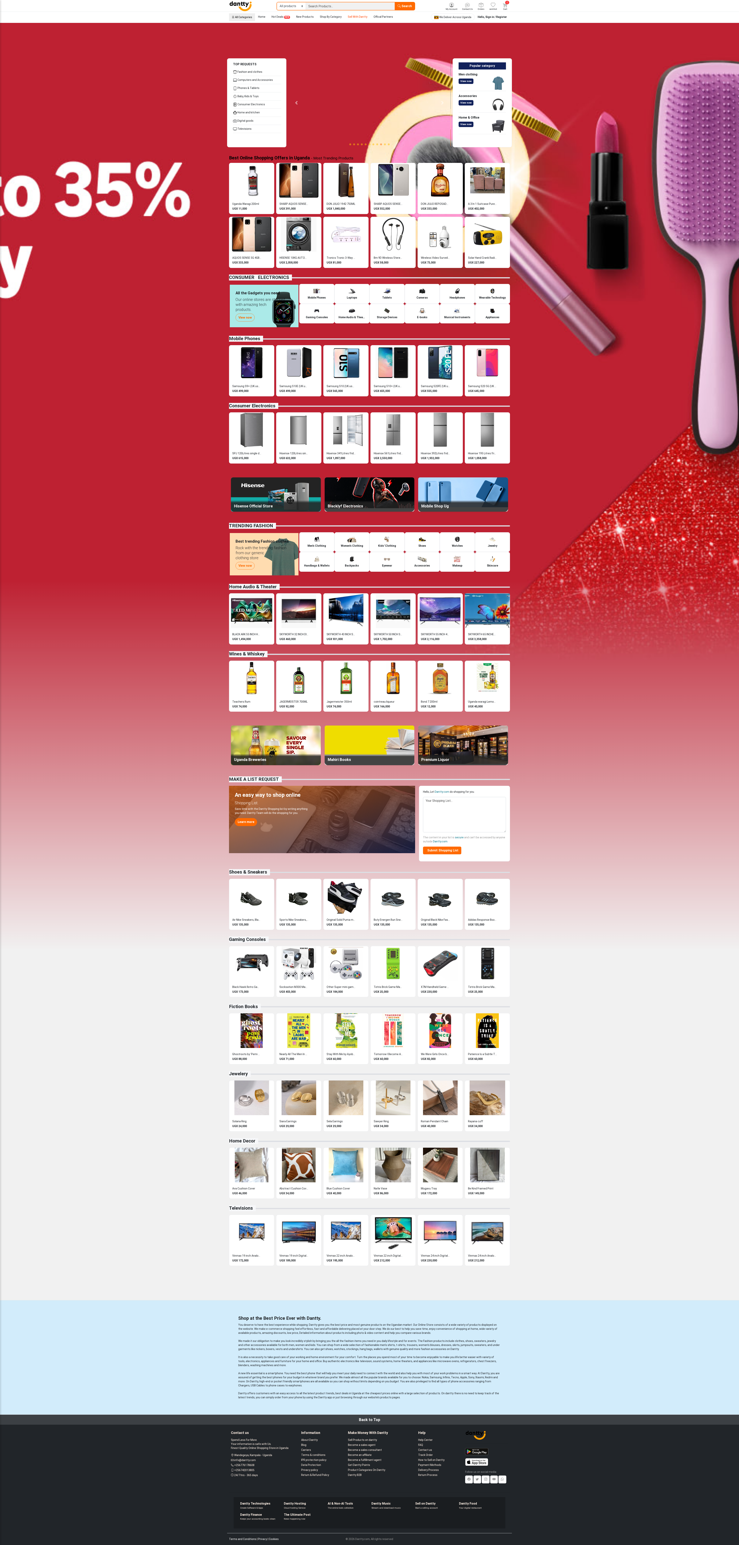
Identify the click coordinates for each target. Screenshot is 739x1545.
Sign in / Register (496, 16)
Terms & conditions (313, 1454)
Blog (303, 1444)
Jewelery (238, 1073)
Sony (471, 1376)
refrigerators (468, 1360)
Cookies (274, 1538)
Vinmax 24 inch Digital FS (435, 1254)
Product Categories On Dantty (366, 1469)
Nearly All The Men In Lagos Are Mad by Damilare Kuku (293, 1053)
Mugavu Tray (429, 1187)
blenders (243, 1364)
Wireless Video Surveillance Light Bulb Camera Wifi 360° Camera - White (435, 257)
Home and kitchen (248, 112)
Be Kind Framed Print (480, 1187)
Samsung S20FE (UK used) (435, 385)
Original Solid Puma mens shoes (341, 919)
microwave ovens (448, 1360)
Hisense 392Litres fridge (435, 452)
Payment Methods (429, 1464)
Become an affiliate (360, 1454)
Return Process (427, 1474)
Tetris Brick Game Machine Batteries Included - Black (482, 986)
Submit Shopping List (442, 849)
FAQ (420, 1444)
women (300, 1344)
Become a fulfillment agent (364, 1459)
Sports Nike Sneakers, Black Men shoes (293, 919)
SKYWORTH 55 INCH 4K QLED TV (435, 633)
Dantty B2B (355, 1474)
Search (406, 6)
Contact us (425, 1449)
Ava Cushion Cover (243, 1187)
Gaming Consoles (247, 938)
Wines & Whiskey (247, 653)
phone (311, 1372)
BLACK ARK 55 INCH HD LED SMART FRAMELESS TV (246, 633)
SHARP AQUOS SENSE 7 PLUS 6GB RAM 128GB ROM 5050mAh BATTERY (388, 203)
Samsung (436, 1376)
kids (312, 1344)
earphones (295, 1384)
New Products (305, 16)
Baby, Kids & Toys (248, 96)
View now (466, 81)
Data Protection (311, 1464)
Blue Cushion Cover (338, 1187)
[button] (296, 102)
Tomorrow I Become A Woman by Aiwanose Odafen (388, 1053)
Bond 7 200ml (429, 700)
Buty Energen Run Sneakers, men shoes (388, 919)
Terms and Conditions (242, 1538)
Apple (463, 1376)
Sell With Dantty (357, 16)
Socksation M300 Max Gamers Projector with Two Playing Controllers (293, 986)
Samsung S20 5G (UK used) (482, 385)
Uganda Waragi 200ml (245, 203)
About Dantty (309, 1439)
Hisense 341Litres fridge (341, 452)
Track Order (425, 1454)
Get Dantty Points (359, 1464)
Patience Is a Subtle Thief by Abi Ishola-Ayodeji (482, 1053)
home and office (312, 1360)
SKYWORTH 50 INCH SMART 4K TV (388, 633)
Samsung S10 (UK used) (341, 385)
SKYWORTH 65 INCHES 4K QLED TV (482, 633)
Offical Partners (383, 16)
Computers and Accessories (255, 79)
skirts (456, 1344)
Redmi (489, 1376)
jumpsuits (467, 1344)
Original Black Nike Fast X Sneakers (435, 919)
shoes (469, 1340)
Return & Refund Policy (315, 1474)
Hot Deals (280, 16)
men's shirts (387, 1344)
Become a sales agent (361, 1444)
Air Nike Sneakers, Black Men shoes (246, 919)
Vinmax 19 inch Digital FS (293, 1254)
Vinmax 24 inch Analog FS (482, 1254)
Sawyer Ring (381, 1120)
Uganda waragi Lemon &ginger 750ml (482, 700)
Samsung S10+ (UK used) (388, 385)
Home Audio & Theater (253, 586)
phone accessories (463, 1380)
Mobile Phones (244, 338)
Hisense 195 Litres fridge (482, 452)
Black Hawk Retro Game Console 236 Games (246, 986)
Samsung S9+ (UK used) (246, 385)
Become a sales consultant (365, 1449)
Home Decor (242, 1140)
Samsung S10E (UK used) (293, 385)
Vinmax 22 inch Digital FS (388, 1254)
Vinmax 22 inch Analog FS (341, 1254)
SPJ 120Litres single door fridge (246, 452)
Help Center (425, 1439)
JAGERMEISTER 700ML (293, 700)
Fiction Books (243, 1006)
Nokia (425, 1376)
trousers (412, 1344)
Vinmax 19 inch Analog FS (246, 1254)
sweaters (480, 1340)
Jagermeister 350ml (339, 700)
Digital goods (245, 120)
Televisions (244, 128)
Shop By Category (331, 16)
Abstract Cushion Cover (293, 1187)
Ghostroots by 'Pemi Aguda (246, 1053)
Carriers (306, 1449)
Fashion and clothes (249, 71)
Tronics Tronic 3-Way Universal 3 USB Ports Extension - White (341, 257)
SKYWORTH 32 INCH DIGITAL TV (293, 633)
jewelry (491, 1340)
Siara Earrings (288, 1120)
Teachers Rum (241, 700)
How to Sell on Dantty (431, 1459)
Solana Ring (239, 1120)
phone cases (277, 1384)
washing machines (261, 1364)
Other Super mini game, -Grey (341, 986)
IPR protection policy (313, 1459)
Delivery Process (428, 1469)
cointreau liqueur (384, 700)
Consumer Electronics (251, 104)
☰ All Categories (242, 17)
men (291, 1344)
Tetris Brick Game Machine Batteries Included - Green (388, 986)
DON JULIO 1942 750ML (341, 203)
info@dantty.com (245, 1459)
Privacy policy (309, 1469)
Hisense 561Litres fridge (388, 452)
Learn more (246, 821)
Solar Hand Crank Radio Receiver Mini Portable (482, 257)
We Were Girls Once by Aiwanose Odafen (435, 1053)
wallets (378, 1348)
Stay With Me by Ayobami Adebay (341, 1053)
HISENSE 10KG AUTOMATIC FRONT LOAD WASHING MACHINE (293, 257)
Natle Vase (380, 1187)
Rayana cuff (475, 1120)
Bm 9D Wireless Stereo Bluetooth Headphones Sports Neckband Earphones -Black (388, 257)
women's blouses (429, 1344)
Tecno (455, 1376)
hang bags (366, 1348)
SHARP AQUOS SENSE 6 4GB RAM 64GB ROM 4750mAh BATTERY (293, 203)
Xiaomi (479, 1376)
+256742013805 (244, 1469)
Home (261, 16)
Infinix (446, 1376)
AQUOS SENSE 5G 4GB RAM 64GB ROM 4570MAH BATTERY (246, 257)
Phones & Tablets (248, 88)
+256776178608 (244, 1464)
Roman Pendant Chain (434, 1120)
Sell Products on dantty (362, 1439)
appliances (267, 1360)
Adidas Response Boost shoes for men (482, 919)
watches (339, 1348)
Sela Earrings (335, 1120)
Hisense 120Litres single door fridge (293, 452)
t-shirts (400, 1344)
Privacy (262, 1538)
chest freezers (486, 1360)
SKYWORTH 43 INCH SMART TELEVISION (341, 633)
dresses (446, 1344)
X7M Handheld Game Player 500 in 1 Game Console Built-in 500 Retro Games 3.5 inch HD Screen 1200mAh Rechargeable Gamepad (435, 986)
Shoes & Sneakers (248, 871)
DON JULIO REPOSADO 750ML (435, 203)
